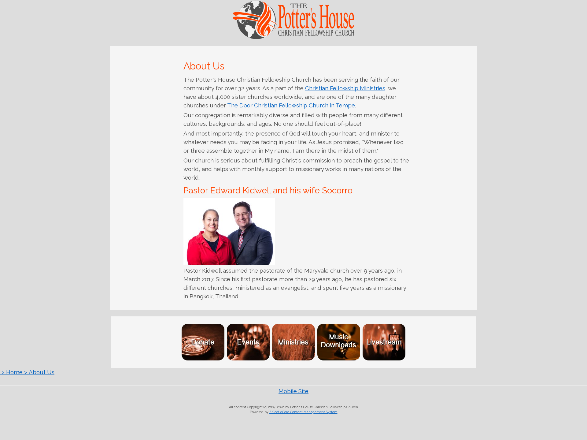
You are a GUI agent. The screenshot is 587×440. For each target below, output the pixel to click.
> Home (11, 372)
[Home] (293, 37)
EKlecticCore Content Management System (303, 412)
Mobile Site (293, 391)
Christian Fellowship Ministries (345, 88)
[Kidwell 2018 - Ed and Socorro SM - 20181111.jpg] (229, 231)
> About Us (38, 372)
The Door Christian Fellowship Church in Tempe (291, 105)
